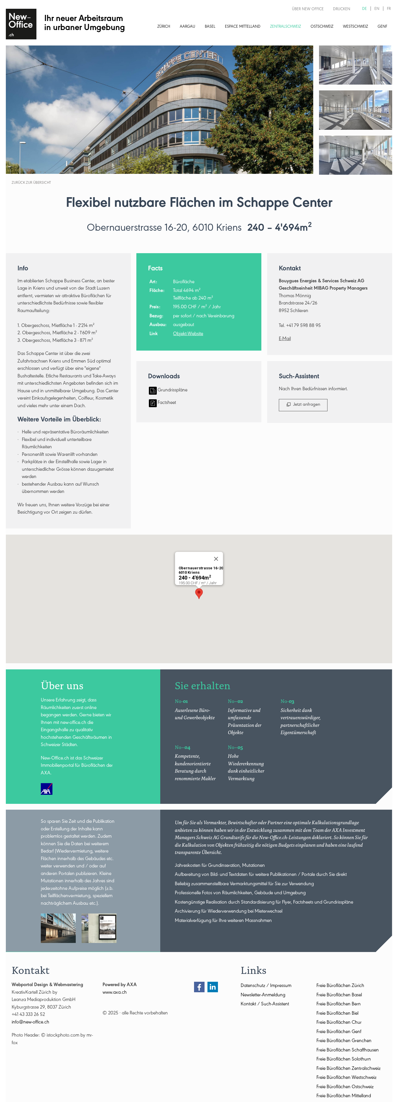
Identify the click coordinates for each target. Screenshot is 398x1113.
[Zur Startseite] (21, 24)
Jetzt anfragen (306, 404)
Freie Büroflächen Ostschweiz (345, 1087)
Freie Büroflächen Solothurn (343, 1059)
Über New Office (308, 10)
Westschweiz (355, 27)
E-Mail (285, 339)
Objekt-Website (188, 334)
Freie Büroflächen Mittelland (343, 1096)
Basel (210, 27)
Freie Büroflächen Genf (338, 1032)
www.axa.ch (115, 993)
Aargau (187, 27)
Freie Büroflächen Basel (339, 995)
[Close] (216, 559)
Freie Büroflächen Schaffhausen (347, 1050)
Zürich (163, 27)
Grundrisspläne (172, 390)
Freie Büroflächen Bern (338, 1004)
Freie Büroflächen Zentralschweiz (348, 1069)
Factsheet (167, 403)
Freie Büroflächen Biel (337, 1014)
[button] (199, 593)
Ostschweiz (322, 27)
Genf (382, 27)
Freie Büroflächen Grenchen (343, 1041)
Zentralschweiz (285, 27)
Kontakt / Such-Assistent (265, 1004)
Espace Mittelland (242, 27)
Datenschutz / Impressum (266, 986)
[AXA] (46, 789)
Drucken (341, 10)
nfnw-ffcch (31, 1022)
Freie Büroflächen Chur (339, 1023)
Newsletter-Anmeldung (263, 995)
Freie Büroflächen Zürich (340, 986)
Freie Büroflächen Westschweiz (346, 1078)
